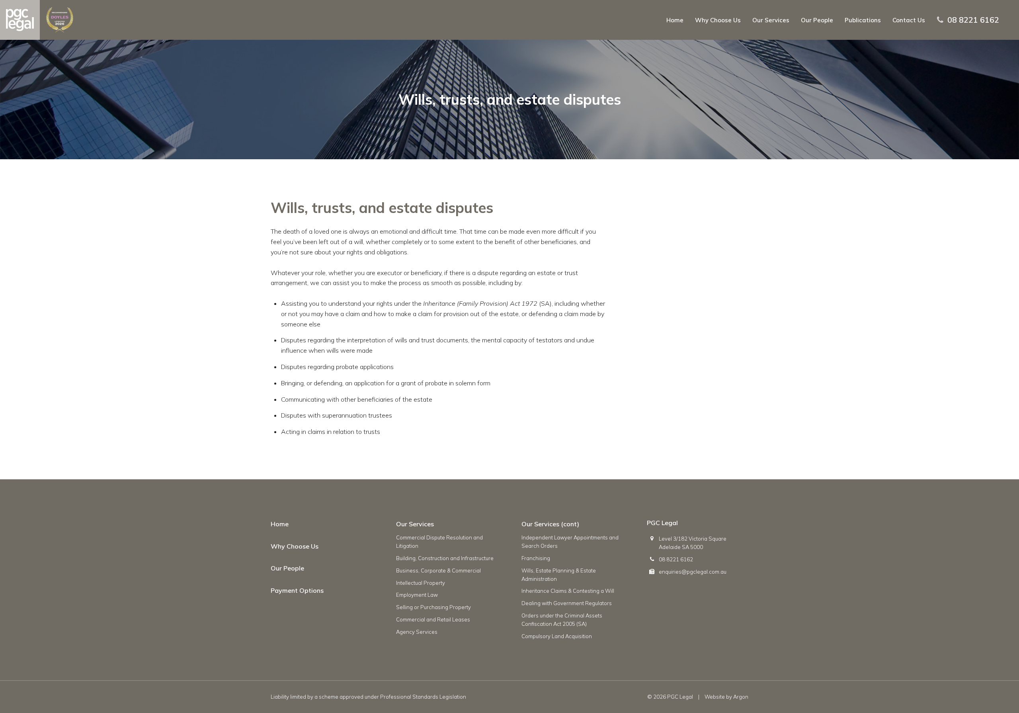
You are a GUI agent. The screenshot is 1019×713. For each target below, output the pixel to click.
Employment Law (417, 595)
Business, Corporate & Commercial (438, 570)
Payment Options (297, 590)
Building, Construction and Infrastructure (445, 558)
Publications (863, 20)
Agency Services (416, 632)
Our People (817, 20)
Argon (740, 696)
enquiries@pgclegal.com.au (692, 571)
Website (715, 696)
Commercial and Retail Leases (433, 619)
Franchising (535, 558)
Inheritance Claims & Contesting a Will (567, 591)
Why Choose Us (718, 20)
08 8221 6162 (973, 20)
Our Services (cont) (550, 524)
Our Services (770, 20)
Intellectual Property (420, 583)
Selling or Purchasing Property (433, 607)
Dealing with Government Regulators (566, 603)
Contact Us (908, 20)
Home (674, 20)
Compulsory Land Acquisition (556, 636)
